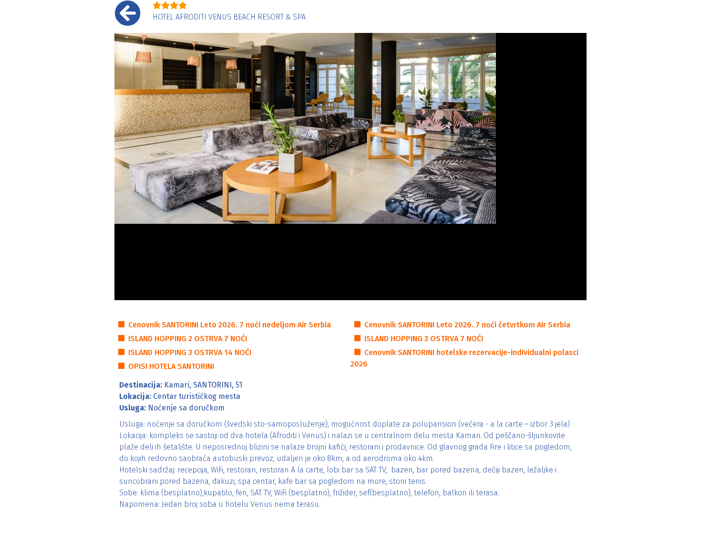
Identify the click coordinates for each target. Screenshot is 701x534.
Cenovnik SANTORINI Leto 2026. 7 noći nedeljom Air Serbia (229, 324)
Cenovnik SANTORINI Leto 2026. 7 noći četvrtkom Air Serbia (467, 324)
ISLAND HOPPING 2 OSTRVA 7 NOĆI (187, 338)
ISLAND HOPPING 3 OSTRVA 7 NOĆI (423, 338)
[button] (126, 166)
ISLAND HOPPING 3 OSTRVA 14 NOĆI (189, 352)
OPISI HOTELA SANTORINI (171, 366)
